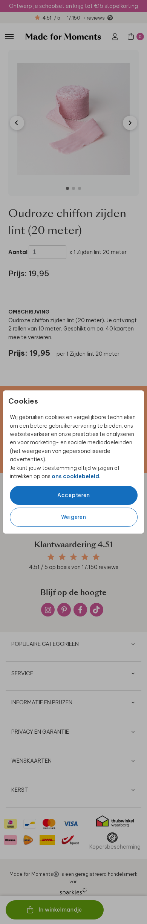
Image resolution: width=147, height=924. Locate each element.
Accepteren (73, 495)
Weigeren (73, 517)
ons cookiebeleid (75, 476)
